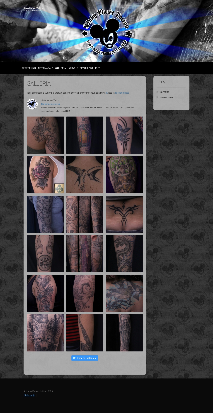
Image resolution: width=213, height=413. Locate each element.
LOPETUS (164, 92)
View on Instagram (86, 358)
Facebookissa (122, 92)
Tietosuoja (29, 395)
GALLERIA (60, 68)
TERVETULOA (29, 68)
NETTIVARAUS (45, 68)
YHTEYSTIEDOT (85, 68)
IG (107, 92)
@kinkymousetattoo (50, 104)
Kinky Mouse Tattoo (34, 8)
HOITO (71, 68)
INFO (98, 68)
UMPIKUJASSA (166, 97)
